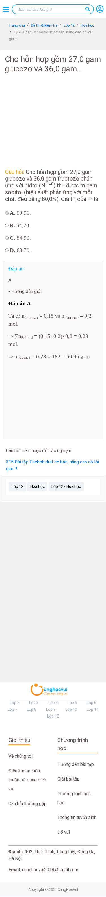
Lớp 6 (91, 702)
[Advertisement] (53, 119)
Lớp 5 (72, 702)
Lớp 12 (17, 486)
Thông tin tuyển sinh (76, 817)
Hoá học (37, 486)
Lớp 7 (12, 709)
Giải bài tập (68, 779)
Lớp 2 (15, 702)
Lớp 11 (93, 709)
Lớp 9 (51, 709)
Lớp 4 (53, 702)
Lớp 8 (31, 709)
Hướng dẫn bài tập (75, 764)
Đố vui (63, 832)
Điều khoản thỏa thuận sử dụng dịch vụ (27, 780)
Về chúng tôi (20, 756)
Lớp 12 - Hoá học (66, 486)
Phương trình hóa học (74, 798)
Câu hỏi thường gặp (27, 803)
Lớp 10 (71, 709)
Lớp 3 (34, 702)
